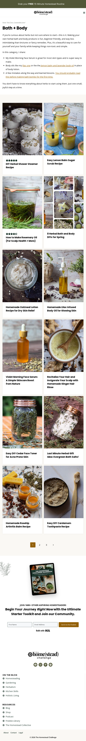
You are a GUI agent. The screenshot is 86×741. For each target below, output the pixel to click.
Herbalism (11, 687)
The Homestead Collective (18, 725)
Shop (8, 712)
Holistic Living (12, 695)
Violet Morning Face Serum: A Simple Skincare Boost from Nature (22, 380)
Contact (13, 733)
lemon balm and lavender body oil (57, 65)
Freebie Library (13, 720)
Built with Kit (43, 630)
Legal (21, 733)
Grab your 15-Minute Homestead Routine (41, 4)
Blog (8, 708)
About (6, 733)
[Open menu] (84, 12)
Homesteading (13, 678)
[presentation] (22, 129)
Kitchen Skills (12, 691)
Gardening (11, 682)
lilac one (26, 65)
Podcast (9, 716)
